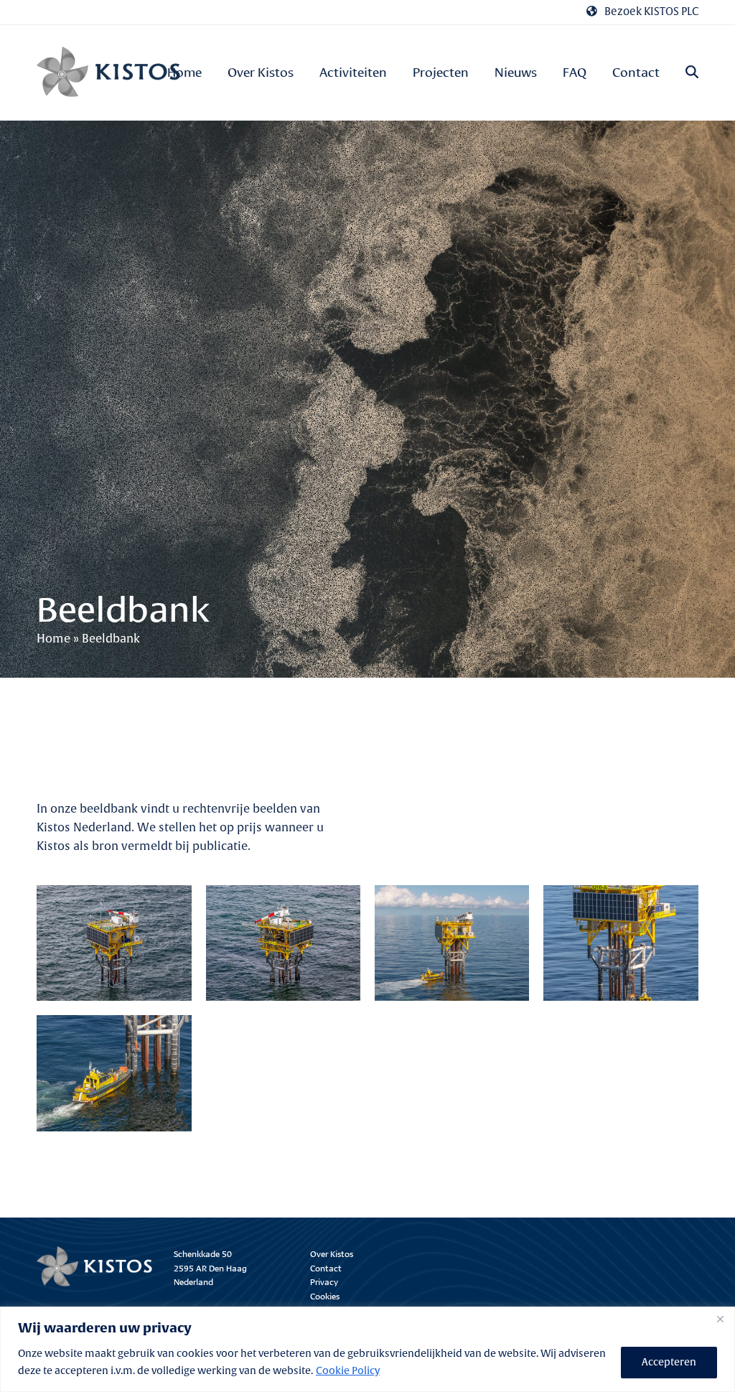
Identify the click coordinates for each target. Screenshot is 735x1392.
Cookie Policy (348, 1371)
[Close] (720, 1318)
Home (53, 639)
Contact (326, 1267)
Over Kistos (331, 1253)
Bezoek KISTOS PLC (651, 12)
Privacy (324, 1281)
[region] (367, 1349)
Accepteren (669, 1362)
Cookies (325, 1295)
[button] (691, 73)
